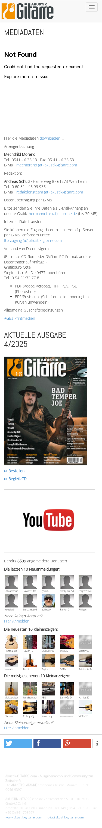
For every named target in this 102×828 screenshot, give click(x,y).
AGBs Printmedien (19, 318)
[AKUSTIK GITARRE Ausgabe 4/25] (45, 412)
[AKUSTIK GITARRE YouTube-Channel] (48, 521)
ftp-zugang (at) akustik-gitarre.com (33, 240)
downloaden (50, 138)
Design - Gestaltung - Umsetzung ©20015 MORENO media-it (50, 766)
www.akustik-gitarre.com (23, 817)
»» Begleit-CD (15, 478)
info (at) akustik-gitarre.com (64, 817)
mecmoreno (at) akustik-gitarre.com (46, 165)
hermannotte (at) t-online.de (53, 213)
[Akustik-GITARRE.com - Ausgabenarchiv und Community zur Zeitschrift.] (27, 20)
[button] (18, 743)
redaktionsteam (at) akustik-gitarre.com (49, 192)
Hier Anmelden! (17, 621)
